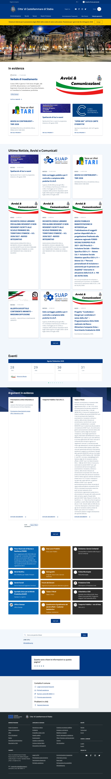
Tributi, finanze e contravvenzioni (65, 738)
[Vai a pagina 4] (54, 382)
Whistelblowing (60, 765)
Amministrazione (15, 16)
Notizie (82, 727)
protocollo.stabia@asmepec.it (19, 766)
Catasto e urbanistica (38, 740)
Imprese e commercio (62, 730)
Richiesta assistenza (37, 763)
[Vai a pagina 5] (56, 382)
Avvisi (82, 733)
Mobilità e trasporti (61, 733)
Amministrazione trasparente (64, 755)
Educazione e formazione (39, 746)
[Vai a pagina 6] (58, 382)
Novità (27, 16)
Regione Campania (14, 2)
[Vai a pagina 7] (60, 382)
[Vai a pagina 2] (50, 382)
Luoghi (82, 744)
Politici (10, 738)
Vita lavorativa (60, 743)
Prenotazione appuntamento (40, 758)
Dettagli (98, 22)
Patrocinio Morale (22, 376)
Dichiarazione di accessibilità (64, 763)
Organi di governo (13, 727)
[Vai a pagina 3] (52, 382)
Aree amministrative (13, 730)
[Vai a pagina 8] (62, 382)
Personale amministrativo (15, 740)
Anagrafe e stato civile (38, 733)
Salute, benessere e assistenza (64, 735)
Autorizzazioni (36, 738)
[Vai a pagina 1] (48, 382)
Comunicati (84, 730)
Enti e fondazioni (12, 735)
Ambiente (35, 730)
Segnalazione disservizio (38, 760)
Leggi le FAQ (35, 755)
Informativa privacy (61, 758)
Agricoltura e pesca (37, 727)
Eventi (82, 746)
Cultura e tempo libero (38, 743)
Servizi (35, 16)
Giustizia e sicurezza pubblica (64, 727)
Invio (84, 635)
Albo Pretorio (84, 16)
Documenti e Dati (13, 743)
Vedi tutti (55, 343)
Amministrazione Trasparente (70, 16)
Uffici (9, 733)
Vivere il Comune (46, 16)
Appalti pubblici (36, 735)
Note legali (59, 760)
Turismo (58, 740)
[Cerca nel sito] (99, 9)
